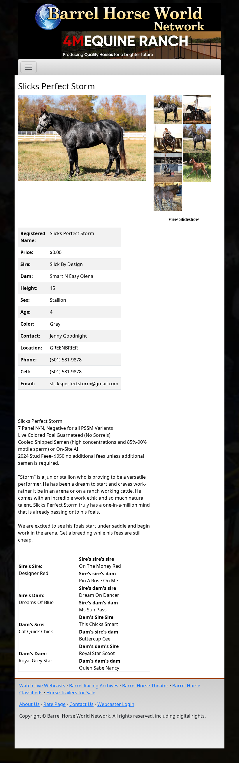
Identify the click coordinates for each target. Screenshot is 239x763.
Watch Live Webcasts (42, 685)
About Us (29, 704)
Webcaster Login (115, 704)
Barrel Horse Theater (145, 685)
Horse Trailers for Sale (70, 692)
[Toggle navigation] (28, 67)
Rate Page (54, 704)
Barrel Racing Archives (93, 685)
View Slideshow (183, 219)
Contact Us (81, 704)
